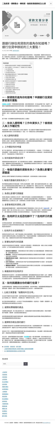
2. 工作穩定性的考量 (9, 70)
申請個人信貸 (5, 104)
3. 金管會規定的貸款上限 (10, 79)
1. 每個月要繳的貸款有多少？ (11, 75)
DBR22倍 (46, 208)
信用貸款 (26, 336)
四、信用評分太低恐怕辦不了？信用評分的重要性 (15, 81)
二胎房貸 (4, 372)
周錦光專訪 (5, 387)
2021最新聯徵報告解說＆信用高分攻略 (14, 351)
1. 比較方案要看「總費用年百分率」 (13, 89)
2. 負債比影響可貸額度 (10, 77)
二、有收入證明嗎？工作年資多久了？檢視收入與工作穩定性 (17, 67)
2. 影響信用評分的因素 (10, 84)
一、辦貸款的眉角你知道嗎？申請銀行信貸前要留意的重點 (17, 65)
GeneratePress (46, 422)
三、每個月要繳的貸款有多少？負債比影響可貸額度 (15, 74)
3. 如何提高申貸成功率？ (10, 72)
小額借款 (4, 391)
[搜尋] (26, 364)
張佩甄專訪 (5, 394)
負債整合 (4, 411)
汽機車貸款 (5, 404)
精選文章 (4, 408)
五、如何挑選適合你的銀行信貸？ (11, 88)
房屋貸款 (4, 396)
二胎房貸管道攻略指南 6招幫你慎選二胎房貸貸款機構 (18, 349)
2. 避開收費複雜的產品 (10, 91)
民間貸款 (4, 401)
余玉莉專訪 (5, 382)
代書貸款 (4, 374)
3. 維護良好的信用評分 (10, 86)
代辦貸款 (4, 377)
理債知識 (4, 406)
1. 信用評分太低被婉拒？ (10, 82)
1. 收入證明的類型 (9, 69)
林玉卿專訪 (5, 399)
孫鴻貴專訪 (5, 389)
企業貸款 (4, 379)
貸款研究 (12, 346)
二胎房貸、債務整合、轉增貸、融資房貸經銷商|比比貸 (24, 4)
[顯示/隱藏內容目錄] (30, 63)
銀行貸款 (18, 346)
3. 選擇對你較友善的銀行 (10, 93)
